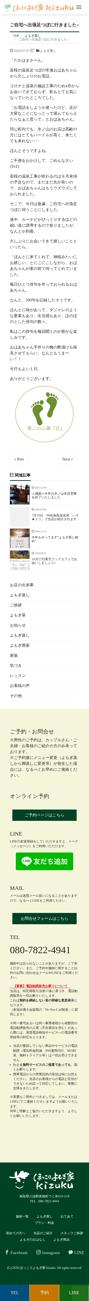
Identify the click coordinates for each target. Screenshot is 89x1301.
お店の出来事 (22, 585)
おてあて (67, 1216)
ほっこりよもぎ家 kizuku (38, 1268)
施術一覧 (22, 1216)
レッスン (18, 675)
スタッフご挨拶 (72, 1233)
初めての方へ (15, 1233)
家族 (14, 655)
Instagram (50, 1252)
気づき (16, 665)
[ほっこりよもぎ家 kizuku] (38, 7)
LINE (78, 1252)
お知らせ (18, 625)
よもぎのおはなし (32, 1239)
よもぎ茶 (18, 615)
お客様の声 (20, 686)
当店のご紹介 (43, 1233)
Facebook (18, 1252)
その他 (16, 696)
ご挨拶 (16, 605)
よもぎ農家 (20, 645)
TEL (15, 1292)
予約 (44, 1292)
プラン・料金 (44, 1223)
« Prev (19, 459)
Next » (67, 459)
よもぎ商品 (61, 1239)
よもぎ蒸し (48, 51)
